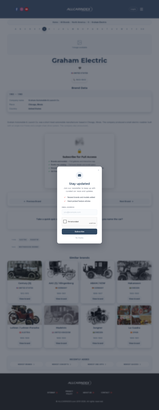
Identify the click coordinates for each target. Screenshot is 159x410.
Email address (68, 207)
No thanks (79, 238)
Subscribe (79, 231)
